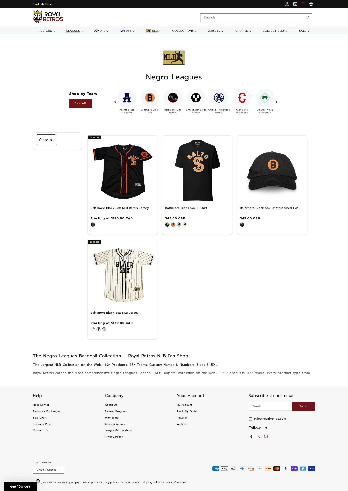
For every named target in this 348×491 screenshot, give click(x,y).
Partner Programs (116, 411)
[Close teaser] (38, 481)
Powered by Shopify (68, 482)
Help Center (41, 405)
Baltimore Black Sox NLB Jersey (114, 313)
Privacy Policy (114, 437)
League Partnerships (118, 430)
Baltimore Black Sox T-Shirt (186, 208)
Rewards (182, 418)
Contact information (174, 482)
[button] (47, 30)
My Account (184, 405)
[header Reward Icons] (311, 4)
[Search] (308, 18)
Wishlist (182, 424)
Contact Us (40, 430)
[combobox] (256, 18)
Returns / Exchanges (47, 411)
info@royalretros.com (270, 419)
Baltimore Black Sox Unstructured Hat (269, 208)
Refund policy (90, 482)
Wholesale (112, 418)
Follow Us (258, 428)
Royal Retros (50, 482)
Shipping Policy (43, 424)
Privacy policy (109, 482)
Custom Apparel (115, 424)
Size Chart (40, 418)
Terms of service (129, 482)
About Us (111, 405)
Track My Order (43, 4)
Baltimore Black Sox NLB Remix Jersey (119, 208)
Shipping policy (151, 482)
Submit (303, 406)
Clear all (46, 139)
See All (80, 103)
